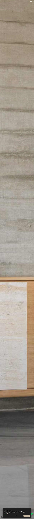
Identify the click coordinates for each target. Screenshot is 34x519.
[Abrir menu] (31, 1)
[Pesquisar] (25, 1)
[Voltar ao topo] (32, 517)
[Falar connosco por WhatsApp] (31, 514)
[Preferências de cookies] (2, 517)
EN (28, 1)
